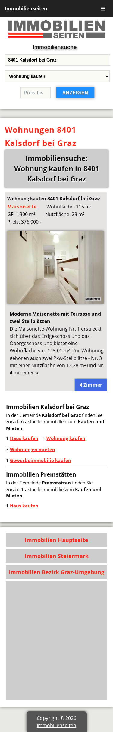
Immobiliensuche (55, 47)
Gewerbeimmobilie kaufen (40, 460)
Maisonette (21, 206)
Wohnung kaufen (65, 438)
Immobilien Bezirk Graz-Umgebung (56, 572)
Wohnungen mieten (32, 449)
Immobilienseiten (26, 8)
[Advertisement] (56, 640)
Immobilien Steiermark (57, 556)
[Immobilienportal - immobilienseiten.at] (56, 39)
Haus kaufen (24, 438)
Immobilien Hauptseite (56, 540)
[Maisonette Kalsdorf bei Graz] (55, 301)
